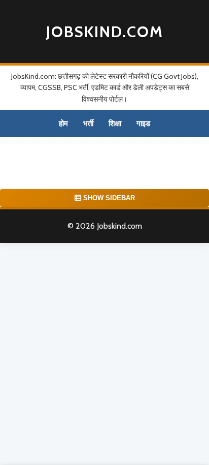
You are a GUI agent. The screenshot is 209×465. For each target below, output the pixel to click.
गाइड (143, 123)
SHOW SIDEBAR (108, 198)
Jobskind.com (104, 31)
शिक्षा (115, 123)
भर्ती (88, 123)
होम (63, 123)
